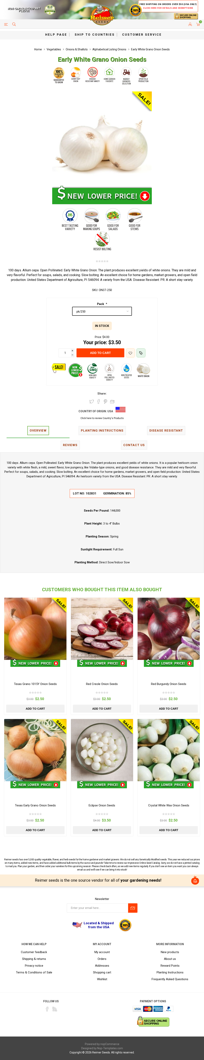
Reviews (70, 445)
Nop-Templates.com (110, 1048)
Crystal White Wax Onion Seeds (168, 805)
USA (110, 411)
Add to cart (100, 353)
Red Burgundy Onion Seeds (168, 684)
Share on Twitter (91, 401)
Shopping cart (102, 972)
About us (170, 959)
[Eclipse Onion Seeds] (102, 750)
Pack (101, 304)
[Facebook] (47, 1009)
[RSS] (55, 1009)
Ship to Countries (95, 34)
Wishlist (102, 979)
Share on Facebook (98, 401)
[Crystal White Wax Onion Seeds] (168, 750)
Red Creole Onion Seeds (102, 684)
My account (102, 952)
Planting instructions (102, 430)
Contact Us (134, 445)
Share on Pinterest (105, 401)
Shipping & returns (34, 959)
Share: (102, 393)
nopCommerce (109, 1044)
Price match (140, 352)
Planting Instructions (170, 972)
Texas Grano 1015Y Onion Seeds (35, 684)
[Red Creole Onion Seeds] (102, 629)
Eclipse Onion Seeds (102, 805)
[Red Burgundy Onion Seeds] (168, 629)
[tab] (38, 431)
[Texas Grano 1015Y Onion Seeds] (35, 629)
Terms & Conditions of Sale (34, 972)
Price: (98, 337)
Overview (38, 430)
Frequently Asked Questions (170, 979)
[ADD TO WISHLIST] (130, 352)
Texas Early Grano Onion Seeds (35, 805)
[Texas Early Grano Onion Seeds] (35, 750)
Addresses (102, 965)
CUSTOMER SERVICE (142, 34)
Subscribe (132, 908)
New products (170, 952)
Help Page (56, 34)
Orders (102, 959)
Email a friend (112, 401)
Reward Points (170, 965)
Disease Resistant (166, 430)
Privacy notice (34, 965)
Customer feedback (34, 952)
